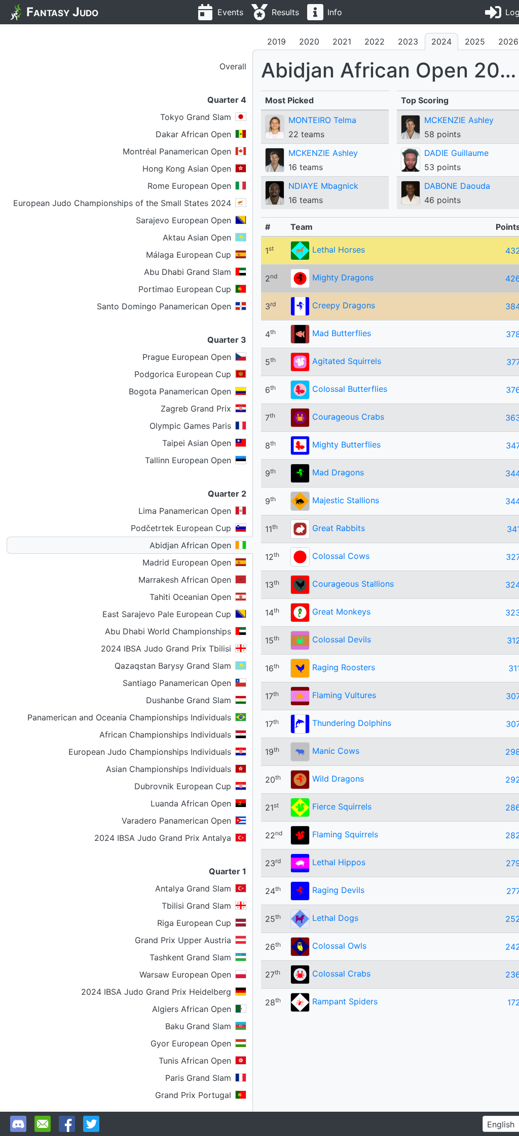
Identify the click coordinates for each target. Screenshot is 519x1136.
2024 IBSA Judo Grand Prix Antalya (162, 838)
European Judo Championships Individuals (149, 752)
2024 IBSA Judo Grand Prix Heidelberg (156, 992)
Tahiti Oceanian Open (190, 597)
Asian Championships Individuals (168, 769)
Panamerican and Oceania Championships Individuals (129, 717)
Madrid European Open (186, 562)
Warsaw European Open (185, 974)
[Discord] (18, 1124)
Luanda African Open (191, 803)
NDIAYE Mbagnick (323, 186)
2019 (276, 41)
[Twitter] (91, 1124)
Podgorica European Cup (182, 374)
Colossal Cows (340, 556)
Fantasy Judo (62, 12)
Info (334, 12)
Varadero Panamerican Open (176, 821)
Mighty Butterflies (346, 444)
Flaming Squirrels (345, 834)
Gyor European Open (191, 1043)
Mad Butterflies (341, 333)
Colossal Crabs (341, 973)
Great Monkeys (341, 611)
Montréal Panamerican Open (177, 151)
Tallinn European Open (188, 460)
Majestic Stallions (345, 500)
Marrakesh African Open (184, 580)
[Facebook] (67, 1124)
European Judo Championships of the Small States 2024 (122, 203)
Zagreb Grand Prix (196, 408)
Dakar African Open (193, 134)
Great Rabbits (338, 528)
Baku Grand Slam (198, 1026)
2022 (374, 41)
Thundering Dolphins (351, 723)
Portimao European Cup (184, 289)
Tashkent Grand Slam (190, 957)
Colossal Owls (339, 946)
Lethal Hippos (338, 862)
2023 (408, 41)
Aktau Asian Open (197, 237)
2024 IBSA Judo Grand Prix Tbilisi (166, 648)
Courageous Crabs (348, 417)
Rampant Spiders (345, 1001)
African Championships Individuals (165, 734)
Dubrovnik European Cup (182, 786)
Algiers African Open (191, 1009)
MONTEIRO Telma (322, 120)
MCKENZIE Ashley (323, 153)
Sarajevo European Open (183, 220)
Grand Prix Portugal (193, 1095)
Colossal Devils (341, 639)
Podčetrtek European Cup (181, 528)
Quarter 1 (227, 871)
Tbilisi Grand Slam (196, 906)
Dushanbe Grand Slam (188, 700)
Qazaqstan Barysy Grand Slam (173, 666)
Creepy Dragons (343, 305)
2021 (341, 41)
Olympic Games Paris (190, 426)
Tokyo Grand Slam (195, 117)
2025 (475, 41)
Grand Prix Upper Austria (183, 940)
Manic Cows (335, 751)
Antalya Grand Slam (193, 888)
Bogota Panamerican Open (180, 391)
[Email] (42, 1124)
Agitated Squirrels (346, 361)
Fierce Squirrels (342, 806)
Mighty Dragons (343, 277)
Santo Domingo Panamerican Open (164, 306)
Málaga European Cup (188, 255)
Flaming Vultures (344, 695)
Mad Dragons (338, 472)
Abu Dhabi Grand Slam (187, 272)
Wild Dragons (338, 779)
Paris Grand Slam (198, 1078)
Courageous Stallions (353, 584)
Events (230, 12)
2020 (309, 41)
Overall (232, 66)
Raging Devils (338, 890)
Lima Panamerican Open (184, 511)
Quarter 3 (226, 340)
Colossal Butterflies (349, 389)
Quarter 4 (226, 100)
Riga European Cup (194, 923)
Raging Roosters (343, 667)
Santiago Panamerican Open (177, 683)
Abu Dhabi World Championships (168, 631)
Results (285, 12)
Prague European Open (186, 357)
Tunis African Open (195, 1061)
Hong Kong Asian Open (186, 169)
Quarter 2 (227, 494)
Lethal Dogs (335, 918)
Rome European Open (189, 186)
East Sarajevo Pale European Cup (166, 614)
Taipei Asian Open (196, 443)
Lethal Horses (338, 250)
